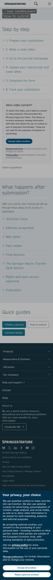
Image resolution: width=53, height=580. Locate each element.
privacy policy (20, 544)
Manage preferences (13, 556)
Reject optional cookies (27, 574)
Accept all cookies (27, 568)
